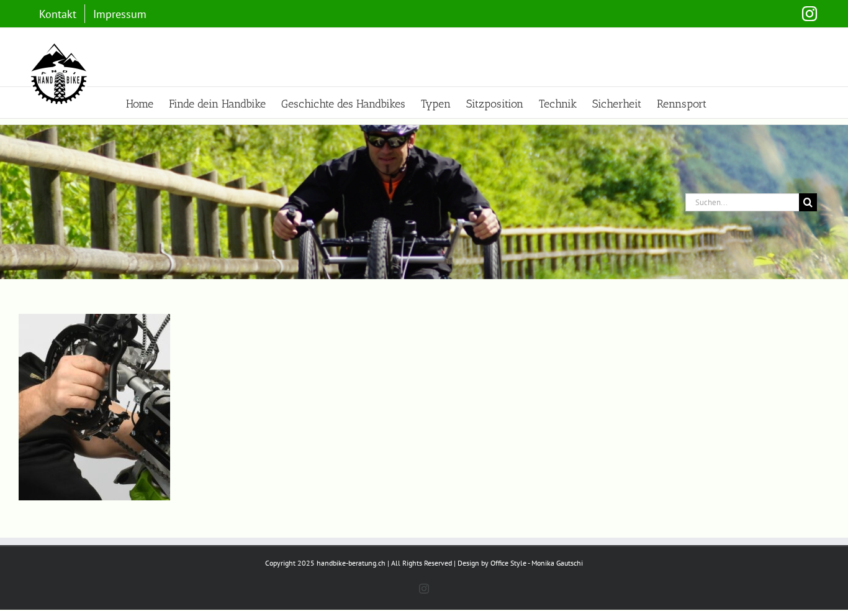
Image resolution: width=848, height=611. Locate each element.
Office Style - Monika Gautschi (536, 562)
